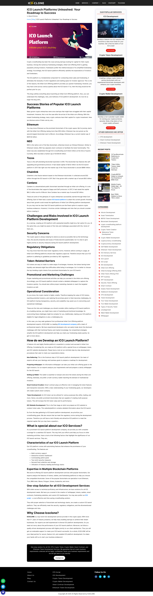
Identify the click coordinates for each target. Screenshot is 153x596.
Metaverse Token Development (107, 233)
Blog (104, 3)
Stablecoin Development (109, 292)
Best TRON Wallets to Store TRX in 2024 (116, 196)
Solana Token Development (110, 289)
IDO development (107, 265)
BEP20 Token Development (110, 218)
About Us (30, 575)
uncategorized (106, 310)
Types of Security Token (109, 307)
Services (85, 3)
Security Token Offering (109, 283)
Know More (111, 50)
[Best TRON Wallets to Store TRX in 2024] (104, 197)
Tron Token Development (109, 301)
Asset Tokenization (107, 215)
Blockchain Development (109, 221)
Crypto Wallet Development (110, 238)
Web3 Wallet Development (110, 313)
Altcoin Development (108, 212)
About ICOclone (33, 16)
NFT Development (107, 280)
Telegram (121, 3)
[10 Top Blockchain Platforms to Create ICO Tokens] (104, 157)
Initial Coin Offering (107, 268)
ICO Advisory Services (108, 253)
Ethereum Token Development (110, 143)
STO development (106, 137)
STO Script (56, 572)
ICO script (104, 262)
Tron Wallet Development (109, 304)
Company (95, 3)
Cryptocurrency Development (111, 244)
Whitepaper (105, 316)
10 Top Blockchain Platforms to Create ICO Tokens (117, 157)
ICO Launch (105, 259)
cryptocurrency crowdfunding (111, 241)
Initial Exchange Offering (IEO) (111, 271)
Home (77, 3)
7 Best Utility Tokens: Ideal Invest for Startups (115, 166)
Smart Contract (106, 286)
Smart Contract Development (110, 140)
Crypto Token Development (63, 578)
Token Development (107, 298)
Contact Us (59, 558)
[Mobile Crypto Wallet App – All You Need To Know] (104, 187)
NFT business (105, 277)
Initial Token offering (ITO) (110, 274)
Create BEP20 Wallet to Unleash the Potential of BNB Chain (117, 176)
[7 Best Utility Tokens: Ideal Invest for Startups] (104, 167)
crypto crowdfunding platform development (111, 225)
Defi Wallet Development (109, 247)
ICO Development (107, 256)
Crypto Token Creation (108, 229)
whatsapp (111, 3)
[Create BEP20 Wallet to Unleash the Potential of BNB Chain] (104, 177)
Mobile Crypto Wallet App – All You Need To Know (116, 186)
